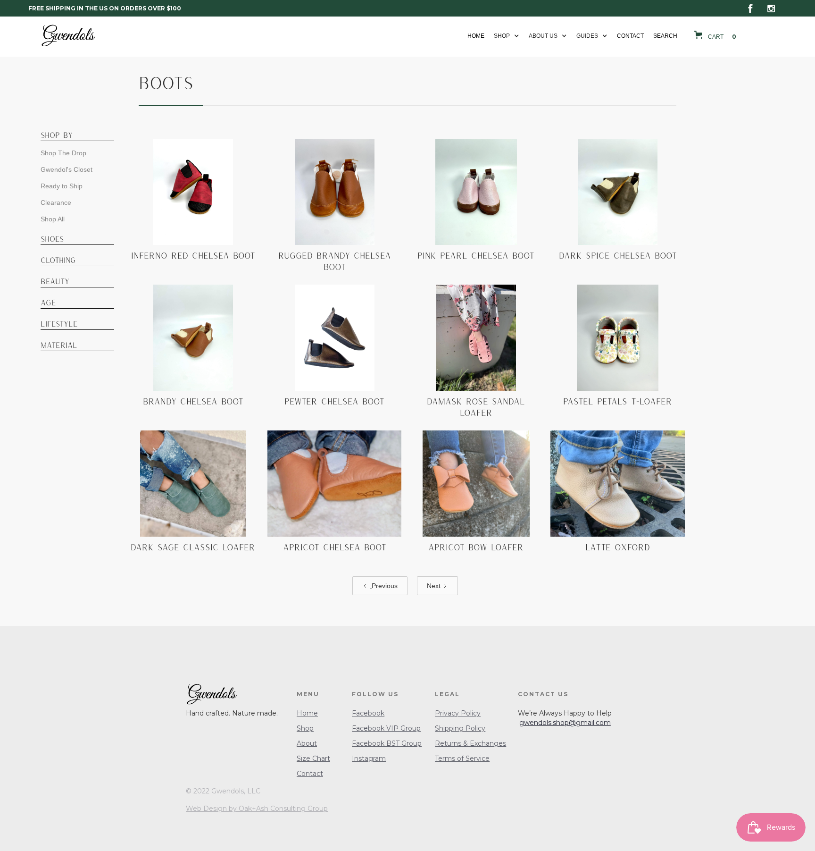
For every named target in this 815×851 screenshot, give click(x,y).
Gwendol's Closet (66, 169)
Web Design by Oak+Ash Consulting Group (257, 808)
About (307, 743)
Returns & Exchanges (470, 743)
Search (665, 36)
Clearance (56, 202)
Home (475, 36)
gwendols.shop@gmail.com (565, 722)
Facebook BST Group (387, 743)
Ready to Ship (62, 186)
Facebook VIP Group (386, 728)
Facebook (368, 713)
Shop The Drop (63, 153)
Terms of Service (462, 758)
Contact (630, 36)
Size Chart (313, 758)
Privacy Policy (458, 713)
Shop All (53, 219)
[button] (506, 36)
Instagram (369, 758)
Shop (305, 728)
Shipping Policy (460, 728)
